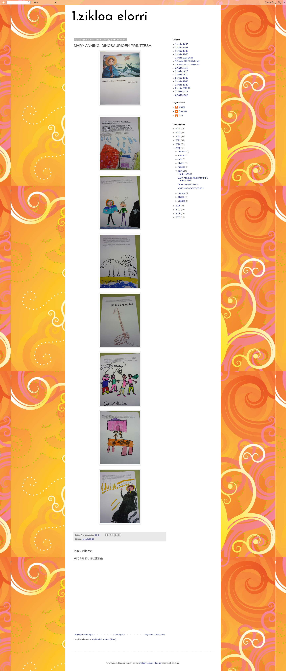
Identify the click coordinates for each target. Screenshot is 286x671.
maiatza (182, 167)
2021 (178, 140)
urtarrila (182, 201)
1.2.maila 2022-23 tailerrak (187, 61)
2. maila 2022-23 (183, 88)
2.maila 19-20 (181, 95)
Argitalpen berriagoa (84, 634)
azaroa (181, 155)
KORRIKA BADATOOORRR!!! (191, 188)
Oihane (182, 107)
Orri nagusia (119, 634)
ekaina (181, 163)
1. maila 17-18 (181, 47)
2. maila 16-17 (181, 78)
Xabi (181, 115)
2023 (178, 133)
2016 (178, 213)
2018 (178, 206)
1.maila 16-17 (181, 71)
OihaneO (183, 111)
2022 (178, 136)
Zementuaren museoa (188, 184)
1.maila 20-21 (181, 75)
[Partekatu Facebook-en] (116, 535)
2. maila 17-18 (181, 81)
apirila (181, 171)
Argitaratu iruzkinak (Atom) (104, 639)
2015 (178, 217)
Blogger (158, 663)
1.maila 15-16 (181, 68)
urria (180, 159)
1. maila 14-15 (181, 44)
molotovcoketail (146, 663)
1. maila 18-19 (88, 539)
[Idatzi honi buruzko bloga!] (109, 535)
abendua (182, 151)
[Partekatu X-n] (113, 535)
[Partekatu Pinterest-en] (119, 535)
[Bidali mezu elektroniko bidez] (106, 535)
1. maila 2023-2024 (184, 58)
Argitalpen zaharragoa (155, 634)
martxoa (182, 193)
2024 (178, 129)
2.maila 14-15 (181, 91)
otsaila (181, 197)
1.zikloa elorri (110, 17)
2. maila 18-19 (181, 85)
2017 (178, 209)
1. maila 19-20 (181, 54)
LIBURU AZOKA (185, 174)
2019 (178, 148)
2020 (178, 144)
